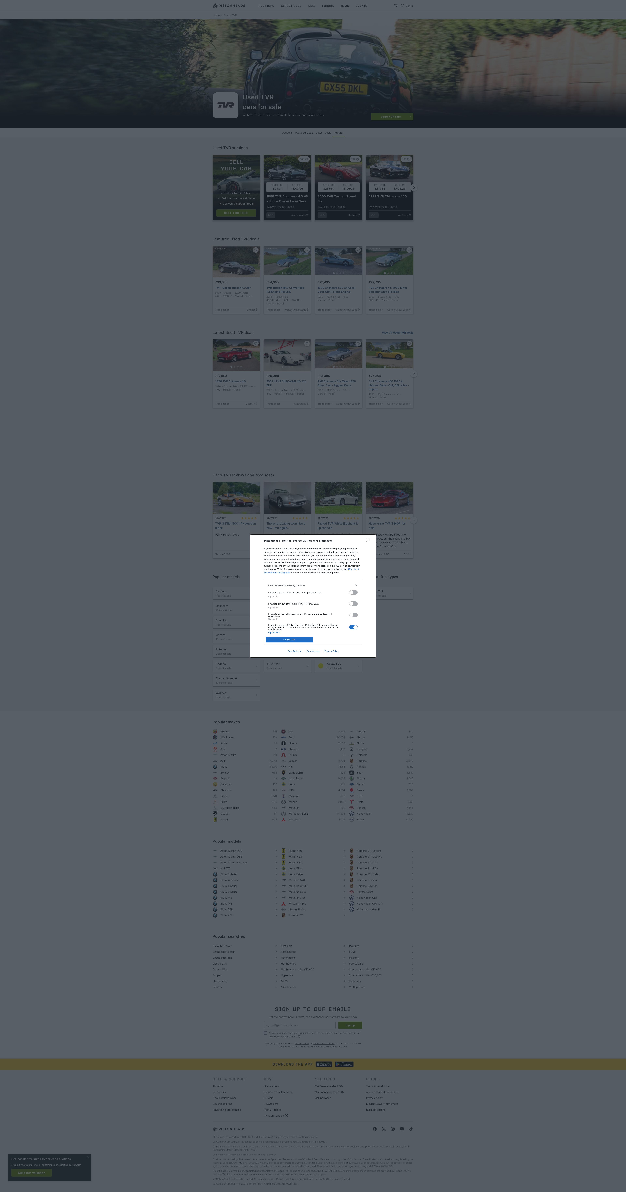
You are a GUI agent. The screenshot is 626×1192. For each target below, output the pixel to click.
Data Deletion (295, 651)
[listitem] (313, 585)
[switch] (353, 592)
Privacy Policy (331, 651)
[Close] (369, 541)
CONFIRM (289, 639)
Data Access (313, 651)
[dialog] (313, 596)
